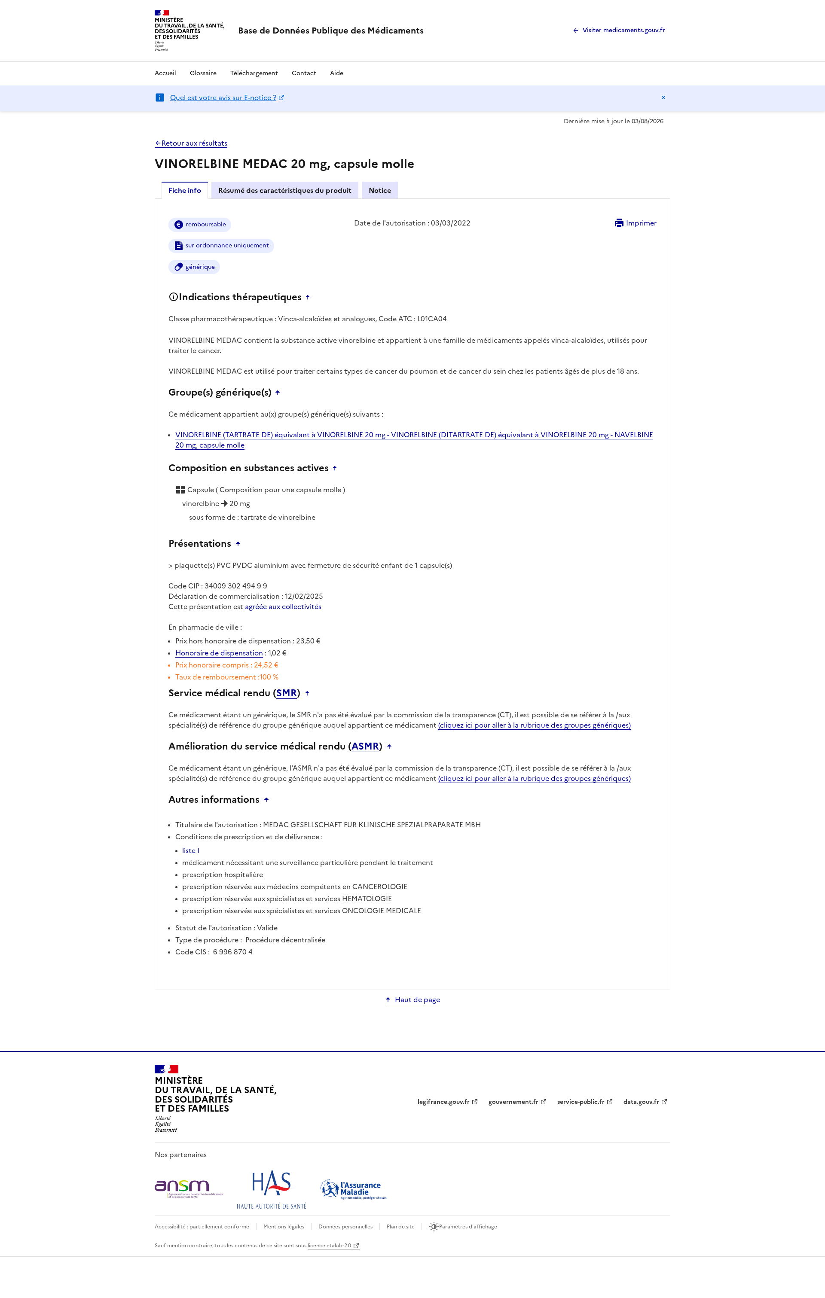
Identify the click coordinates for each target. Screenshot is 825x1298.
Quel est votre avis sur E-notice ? (223, 97)
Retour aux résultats (194, 143)
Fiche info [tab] (184, 190)
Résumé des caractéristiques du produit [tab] (284, 190)
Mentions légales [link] (283, 1227)
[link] (331, 30)
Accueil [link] (165, 73)
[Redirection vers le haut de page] (310, 297)
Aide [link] (336, 73)
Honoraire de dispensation (219, 653)
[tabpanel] (412, 593)
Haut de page (417, 999)
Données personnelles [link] (345, 1227)
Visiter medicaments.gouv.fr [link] (624, 30)
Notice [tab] (380, 190)
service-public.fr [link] (581, 1101)
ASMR (365, 746)
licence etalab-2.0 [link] (329, 1245)
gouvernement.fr (513, 1101)
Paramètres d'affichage (468, 1227)
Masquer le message (663, 97)
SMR (286, 693)
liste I (190, 850)
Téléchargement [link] (254, 73)
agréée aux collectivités (283, 606)
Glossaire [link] (203, 73)
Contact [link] (304, 73)
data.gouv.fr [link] (641, 1101)
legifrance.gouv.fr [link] (444, 1101)
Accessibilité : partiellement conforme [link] (202, 1227)
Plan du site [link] (401, 1227)
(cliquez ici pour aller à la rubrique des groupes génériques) (534, 725)
